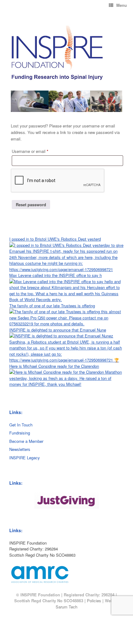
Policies (94, 600)
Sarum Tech (66, 607)
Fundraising (19, 433)
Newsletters (19, 449)
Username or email (38, 151)
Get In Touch (20, 425)
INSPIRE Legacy (24, 458)
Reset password (31, 204)
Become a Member (26, 441)
